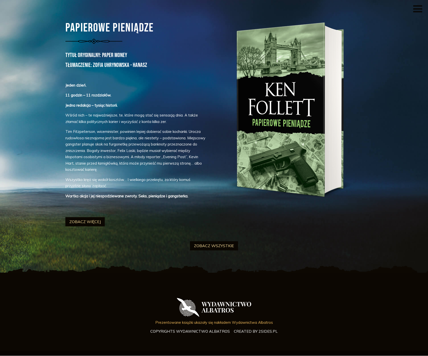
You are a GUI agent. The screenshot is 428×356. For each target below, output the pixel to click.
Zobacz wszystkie (214, 245)
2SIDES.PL (268, 331)
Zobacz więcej (85, 221)
